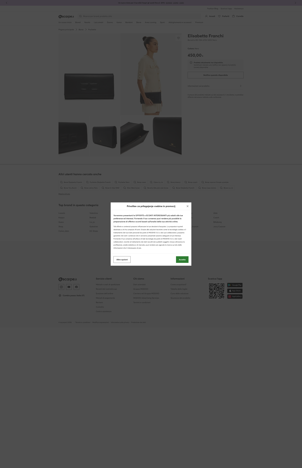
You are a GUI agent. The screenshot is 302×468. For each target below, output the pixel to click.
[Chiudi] (187, 206)
